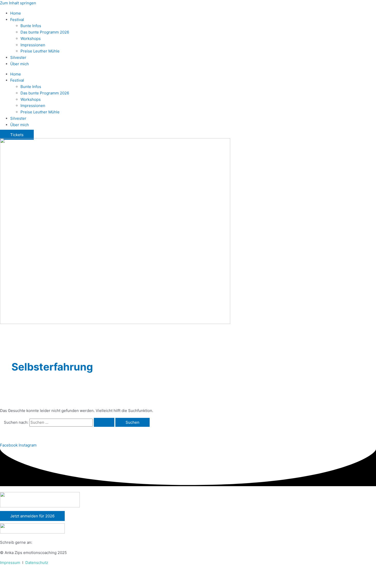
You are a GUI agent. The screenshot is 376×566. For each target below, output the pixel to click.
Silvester (18, 57)
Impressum (10, 562)
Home (15, 13)
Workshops (30, 38)
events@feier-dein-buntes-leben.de (66, 542)
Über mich (19, 63)
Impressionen (32, 44)
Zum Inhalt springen (18, 3)
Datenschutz (36, 562)
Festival (17, 19)
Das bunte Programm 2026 (44, 32)
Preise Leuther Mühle (40, 51)
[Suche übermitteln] (104, 422)
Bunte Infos (30, 25)
